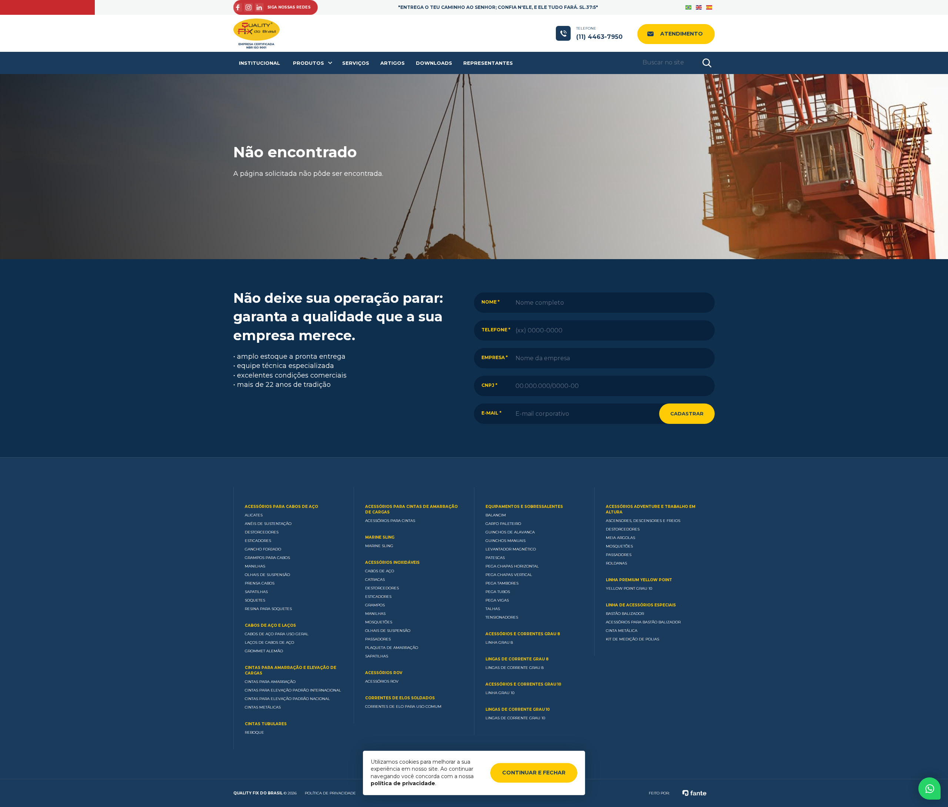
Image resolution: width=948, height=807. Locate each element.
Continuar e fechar (533, 772)
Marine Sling (379, 537)
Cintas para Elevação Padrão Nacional (287, 698)
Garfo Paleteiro (503, 523)
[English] (699, 7)
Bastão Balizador (625, 613)
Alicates (254, 515)
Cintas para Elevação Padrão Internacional (293, 690)
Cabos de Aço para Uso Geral (276, 634)
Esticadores (258, 540)
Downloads (434, 63)
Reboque (254, 732)
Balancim (495, 515)
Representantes (488, 63)
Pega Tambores (501, 583)
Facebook (236, 7)
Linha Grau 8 (499, 642)
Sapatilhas (256, 591)
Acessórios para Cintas (390, 520)
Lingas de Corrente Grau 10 (517, 709)
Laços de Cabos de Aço (269, 642)
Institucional (259, 63)
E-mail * (491, 413)
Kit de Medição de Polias (632, 639)
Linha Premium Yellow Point (639, 579)
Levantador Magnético (510, 549)
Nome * (490, 302)
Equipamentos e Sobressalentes (524, 506)
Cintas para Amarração (270, 681)
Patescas (495, 557)
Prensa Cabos (259, 583)
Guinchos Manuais (505, 540)
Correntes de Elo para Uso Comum (403, 706)
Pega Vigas (497, 600)
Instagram (247, 7)
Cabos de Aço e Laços (270, 625)
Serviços (355, 63)
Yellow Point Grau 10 (629, 588)
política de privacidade (403, 783)
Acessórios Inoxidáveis (392, 562)
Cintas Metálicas (263, 707)
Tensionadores (501, 617)
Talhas (492, 608)
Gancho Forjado (263, 549)
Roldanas (616, 563)
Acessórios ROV (383, 672)
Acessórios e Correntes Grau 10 (523, 684)
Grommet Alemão (264, 651)
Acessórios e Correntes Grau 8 (522, 634)
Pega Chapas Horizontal (512, 566)
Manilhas (255, 566)
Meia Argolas (620, 537)
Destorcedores (261, 532)
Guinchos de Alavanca (510, 532)
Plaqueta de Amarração (391, 647)
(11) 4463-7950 (599, 33)
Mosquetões (378, 622)
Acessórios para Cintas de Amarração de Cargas (411, 509)
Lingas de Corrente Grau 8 (516, 659)
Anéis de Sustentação (268, 523)
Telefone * (495, 329)
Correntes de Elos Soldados (400, 698)
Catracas (375, 579)
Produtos (308, 63)
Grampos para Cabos (267, 557)
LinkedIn (258, 7)
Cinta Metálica (621, 630)
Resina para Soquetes (268, 608)
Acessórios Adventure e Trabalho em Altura (650, 509)
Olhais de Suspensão (267, 574)
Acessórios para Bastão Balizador (643, 622)
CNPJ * (489, 385)
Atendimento (681, 33)
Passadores (378, 639)
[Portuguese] (688, 7)
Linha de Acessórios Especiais (641, 605)
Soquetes (255, 600)
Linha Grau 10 (499, 692)
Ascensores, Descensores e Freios (643, 520)
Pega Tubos (497, 591)
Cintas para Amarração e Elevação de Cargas (290, 670)
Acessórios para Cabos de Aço (281, 506)
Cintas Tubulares (266, 723)
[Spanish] (709, 7)
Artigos (392, 63)
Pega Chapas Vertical (508, 574)
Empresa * (494, 357)
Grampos (375, 605)
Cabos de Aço (379, 571)
